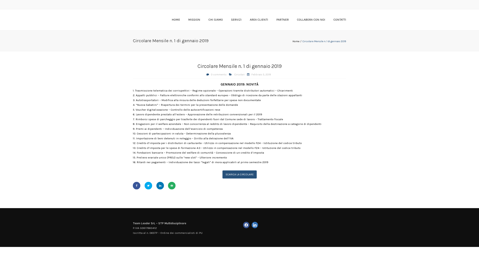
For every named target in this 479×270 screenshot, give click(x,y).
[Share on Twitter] (148, 185)
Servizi (236, 19)
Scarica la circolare (240, 174)
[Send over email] (172, 185)
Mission (194, 19)
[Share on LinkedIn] (160, 185)
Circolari (239, 74)
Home (176, 19)
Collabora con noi (311, 19)
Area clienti (259, 19)
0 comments (219, 74)
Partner (282, 19)
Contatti (339, 19)
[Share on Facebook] (136, 185)
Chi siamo (215, 19)
